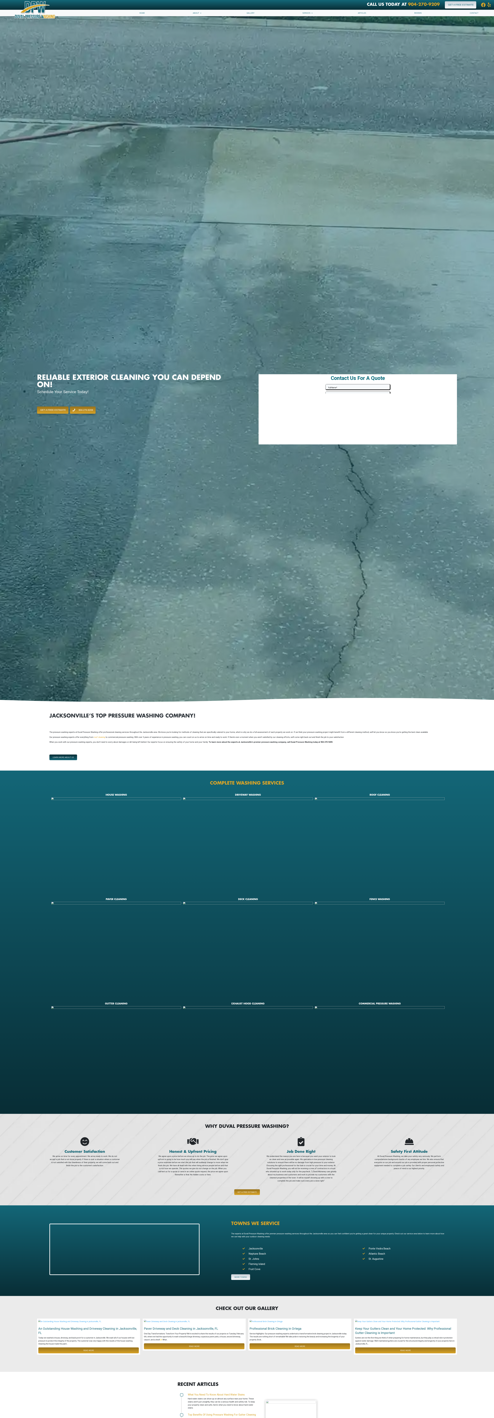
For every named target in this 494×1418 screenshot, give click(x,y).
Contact (474, 13)
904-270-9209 (424, 4)
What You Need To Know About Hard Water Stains (216, 1394)
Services (306, 13)
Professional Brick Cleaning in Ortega (275, 1328)
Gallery (250, 13)
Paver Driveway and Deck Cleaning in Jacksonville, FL (181, 1328)
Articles (362, 13)
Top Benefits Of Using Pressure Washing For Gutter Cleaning (222, 1414)
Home (142, 13)
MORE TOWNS (240, 1277)
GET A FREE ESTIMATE (247, 1192)
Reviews (418, 13)
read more (88, 1350)
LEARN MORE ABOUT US (63, 757)
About (196, 13)
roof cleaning (99, 737)
